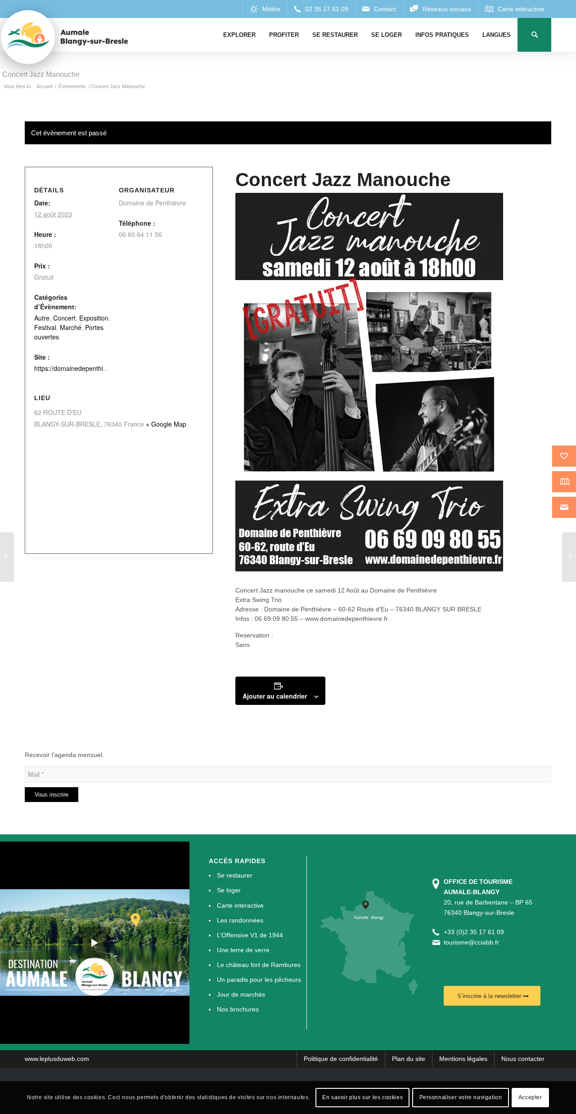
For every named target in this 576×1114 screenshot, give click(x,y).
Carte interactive (240, 905)
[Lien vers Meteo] (265, 9)
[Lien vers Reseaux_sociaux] (440, 9)
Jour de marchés (241, 994)
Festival (45, 327)
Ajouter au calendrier (275, 695)
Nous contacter (522, 1058)
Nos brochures (238, 1009)
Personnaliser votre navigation (460, 1097)
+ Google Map (166, 423)
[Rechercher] (534, 35)
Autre (42, 317)
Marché (70, 327)
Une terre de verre (243, 950)
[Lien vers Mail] (379, 9)
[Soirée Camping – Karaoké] (7, 557)
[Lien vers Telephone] (321, 9)
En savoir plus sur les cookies (362, 1097)
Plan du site (408, 1058)
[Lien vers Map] (514, 9)
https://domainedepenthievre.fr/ (78, 368)
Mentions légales (463, 1058)
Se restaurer (234, 875)
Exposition (93, 317)
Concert (64, 317)
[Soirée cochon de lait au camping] (569, 557)
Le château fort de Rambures (259, 964)
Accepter (530, 1097)
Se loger (229, 890)
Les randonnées (240, 920)
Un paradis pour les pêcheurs (259, 979)
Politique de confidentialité (341, 1058)
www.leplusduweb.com (57, 1058)
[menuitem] (239, 35)
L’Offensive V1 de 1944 (250, 935)
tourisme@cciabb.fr (471, 942)
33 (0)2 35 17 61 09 (475, 932)
